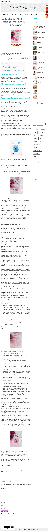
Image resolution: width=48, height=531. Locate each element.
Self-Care (44, 14)
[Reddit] (14, 25)
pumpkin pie (36, 165)
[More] (21, 25)
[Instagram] (16, 25)
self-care (35, 171)
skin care (35, 174)
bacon (43, 106)
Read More (8, 528)
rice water (36, 168)
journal (35, 138)
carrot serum (36, 115)
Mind (31, 14)
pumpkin (35, 162)
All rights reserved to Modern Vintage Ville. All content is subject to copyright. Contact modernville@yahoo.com (24, 529)
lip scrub (41, 141)
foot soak (41, 132)
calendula (36, 109)
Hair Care (37, 14)
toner (43, 179)
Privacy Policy (5, 1)
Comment (3, 488)
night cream (36, 153)
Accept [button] (7, 527)
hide (8, 63)
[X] (18, 25)
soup (43, 176)
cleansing (43, 117)
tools (35, 182)
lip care (35, 141)
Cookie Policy (10, 1)
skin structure (37, 176)
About (2, 1)
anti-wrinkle (36, 106)
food (35, 132)
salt (41, 168)
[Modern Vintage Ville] (24, 7)
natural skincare (37, 150)
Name (3, 502)
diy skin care (36, 123)
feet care (43, 129)
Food (8, 14)
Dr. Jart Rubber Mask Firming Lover (16, 351)
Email (2, 505)
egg (34, 126)
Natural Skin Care (17, 14)
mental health (37, 144)
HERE (7, 135)
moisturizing (36, 147)
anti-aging (41, 103)
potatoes (36, 156)
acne (35, 103)
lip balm (41, 138)
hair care (35, 135)
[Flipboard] (20, 25)
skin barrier (42, 171)
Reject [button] (12, 527)
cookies (35, 120)
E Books (4, 14)
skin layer (42, 174)
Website (3, 508)
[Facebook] (10, 25)
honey (41, 135)
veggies (40, 182)
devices (41, 120)
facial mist (36, 129)
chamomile (36, 117)
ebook (43, 123)
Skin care (25, 14)
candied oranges (37, 112)
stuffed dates (36, 179)
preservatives (36, 159)
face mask (40, 126)
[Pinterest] (12, 25)
